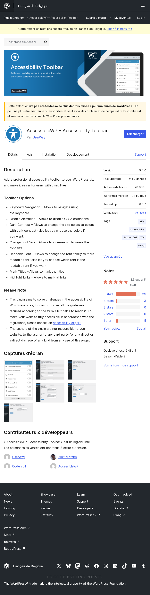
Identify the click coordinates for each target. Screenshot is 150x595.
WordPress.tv (88, 515)
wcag (141, 245)
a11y (142, 221)
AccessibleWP (68, 466)
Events (118, 501)
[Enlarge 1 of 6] (27, 365)
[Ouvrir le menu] (144, 6)
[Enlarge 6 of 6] (91, 388)
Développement (78, 154)
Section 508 (130, 237)
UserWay (38, 137)
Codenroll (19, 466)
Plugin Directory (14, 17)
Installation (49, 154)
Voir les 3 (140, 212)
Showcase (47, 494)
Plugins (45, 508)
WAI (142, 237)
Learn (81, 494)
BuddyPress (14, 549)
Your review (112, 328)
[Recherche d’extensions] (45, 42)
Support (140, 154)
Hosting (9, 508)
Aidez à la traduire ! (119, 28)
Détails (13, 154)
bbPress (12, 542)
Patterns (46, 515)
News (8, 501)
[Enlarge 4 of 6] (59, 388)
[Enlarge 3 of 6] (59, 365)
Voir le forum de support (121, 365)
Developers (85, 508)
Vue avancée (113, 256)
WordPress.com (17, 528)
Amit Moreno (67, 457)
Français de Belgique (28, 566)
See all (141, 328)
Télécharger (135, 134)
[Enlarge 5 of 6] (91, 365)
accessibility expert (67, 323)
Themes (46, 501)
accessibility (137, 229)
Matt (9, 535)
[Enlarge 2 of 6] (27, 409)
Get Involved (122, 494)
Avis (30, 154)
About (8, 494)
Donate (120, 508)
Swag (119, 515)
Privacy (9, 515)
